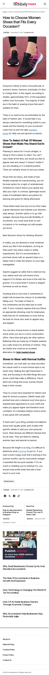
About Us (6, 639)
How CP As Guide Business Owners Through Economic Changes (20, 603)
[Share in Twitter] (9, 496)
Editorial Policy (8, 644)
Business (6, 519)
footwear (22, 451)
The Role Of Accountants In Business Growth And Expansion (21, 579)
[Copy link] (18, 496)
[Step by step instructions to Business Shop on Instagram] (13, 514)
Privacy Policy (8, 655)
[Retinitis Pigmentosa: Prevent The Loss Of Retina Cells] (35, 514)
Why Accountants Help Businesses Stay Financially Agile (23, 615)
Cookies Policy (9, 649)
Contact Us (7, 660)
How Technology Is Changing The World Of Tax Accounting (24, 591)
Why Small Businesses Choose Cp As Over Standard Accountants (24, 567)
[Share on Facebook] (5, 496)
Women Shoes (9, 481)
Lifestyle (6, 32)
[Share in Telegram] (14, 496)
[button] (4, 4)
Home (5, 12)
